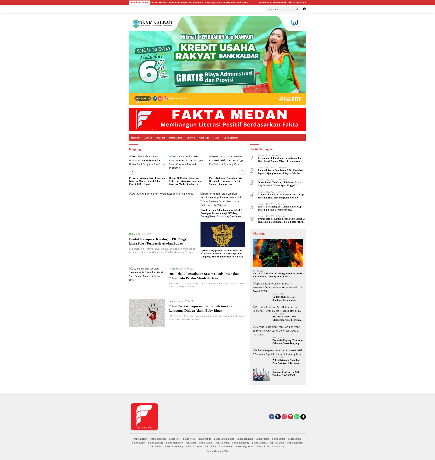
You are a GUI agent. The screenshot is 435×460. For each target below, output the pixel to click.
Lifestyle (191, 137)
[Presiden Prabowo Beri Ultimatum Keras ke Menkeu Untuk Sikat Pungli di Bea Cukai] (147, 165)
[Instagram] (284, 417)
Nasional (160, 137)
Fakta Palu (210, 446)
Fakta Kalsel (138, 442)
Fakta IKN (174, 439)
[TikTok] (303, 417)
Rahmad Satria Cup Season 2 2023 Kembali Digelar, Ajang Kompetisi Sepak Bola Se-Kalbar (280, 172)
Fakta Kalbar (140, 439)
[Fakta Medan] (217, 119)
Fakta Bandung (245, 439)
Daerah (148, 137)
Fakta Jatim (278, 439)
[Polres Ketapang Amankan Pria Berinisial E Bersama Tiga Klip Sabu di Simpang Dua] (227, 165)
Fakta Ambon (226, 446)
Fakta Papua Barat (224, 439)
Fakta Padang (259, 442)
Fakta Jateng (262, 439)
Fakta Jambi (206, 442)
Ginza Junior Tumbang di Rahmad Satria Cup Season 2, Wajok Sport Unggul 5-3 (279, 184)
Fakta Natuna (279, 446)
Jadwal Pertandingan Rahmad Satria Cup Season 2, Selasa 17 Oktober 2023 (280, 208)
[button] (297, 9)
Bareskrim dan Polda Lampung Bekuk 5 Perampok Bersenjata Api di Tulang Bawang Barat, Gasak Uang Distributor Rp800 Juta (221, 213)
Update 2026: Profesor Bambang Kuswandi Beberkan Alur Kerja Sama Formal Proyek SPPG (170, 2)
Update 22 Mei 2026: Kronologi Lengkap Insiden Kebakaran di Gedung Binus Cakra (278, 275)
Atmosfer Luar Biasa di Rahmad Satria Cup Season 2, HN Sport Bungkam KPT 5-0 (281, 196)
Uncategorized (230, 137)
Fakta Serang (222, 442)
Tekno (216, 137)
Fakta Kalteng (155, 442)
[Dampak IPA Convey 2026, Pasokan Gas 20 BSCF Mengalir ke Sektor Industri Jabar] (261, 374)
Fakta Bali (191, 442)
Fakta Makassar (174, 442)
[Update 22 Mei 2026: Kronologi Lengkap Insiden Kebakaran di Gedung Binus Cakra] (278, 253)
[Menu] (131, 9)
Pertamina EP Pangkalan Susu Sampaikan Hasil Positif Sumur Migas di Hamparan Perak (280, 160)
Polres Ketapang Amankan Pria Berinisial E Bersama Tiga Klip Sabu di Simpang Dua (225, 181)
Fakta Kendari (295, 442)
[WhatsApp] (297, 417)
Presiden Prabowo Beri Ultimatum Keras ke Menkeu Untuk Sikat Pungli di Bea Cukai (283, 2)
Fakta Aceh (189, 439)
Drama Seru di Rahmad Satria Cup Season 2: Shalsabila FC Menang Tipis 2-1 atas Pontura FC (281, 220)
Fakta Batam (294, 439)
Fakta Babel (156, 446)
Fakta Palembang (174, 446)
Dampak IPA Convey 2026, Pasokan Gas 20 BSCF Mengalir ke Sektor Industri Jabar (286, 374)
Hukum (133, 234)
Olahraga (204, 137)
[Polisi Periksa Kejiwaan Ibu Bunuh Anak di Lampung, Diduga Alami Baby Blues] (147, 313)
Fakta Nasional (158, 439)
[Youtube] (290, 417)
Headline (135, 137)
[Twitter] (278, 417)
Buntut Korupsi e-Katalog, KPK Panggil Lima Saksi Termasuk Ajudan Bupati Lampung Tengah (159, 243)
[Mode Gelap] (304, 9)
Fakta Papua (204, 439)
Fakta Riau (263, 446)
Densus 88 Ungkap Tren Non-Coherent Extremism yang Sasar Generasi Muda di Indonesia (186, 181)
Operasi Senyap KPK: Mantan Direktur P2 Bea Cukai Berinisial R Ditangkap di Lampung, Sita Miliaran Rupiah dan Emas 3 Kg (223, 253)
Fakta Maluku (276, 442)
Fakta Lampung (240, 442)
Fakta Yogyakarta (245, 446)
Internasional (175, 137)
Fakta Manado (194, 446)
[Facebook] (271, 417)
